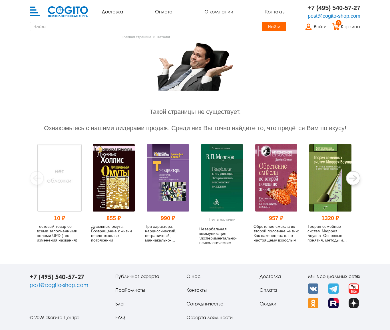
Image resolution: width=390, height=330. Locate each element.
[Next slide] (353, 178)
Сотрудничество (204, 304)
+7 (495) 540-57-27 (333, 7)
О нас (193, 276)
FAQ (120, 317)
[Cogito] (68, 11)
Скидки (268, 304)
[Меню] (35, 11)
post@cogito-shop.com (334, 16)
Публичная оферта (137, 276)
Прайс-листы (130, 290)
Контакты (275, 12)
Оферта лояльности (209, 317)
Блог (120, 304)
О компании (218, 12)
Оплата (163, 12)
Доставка (112, 12)
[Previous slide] (37, 178)
